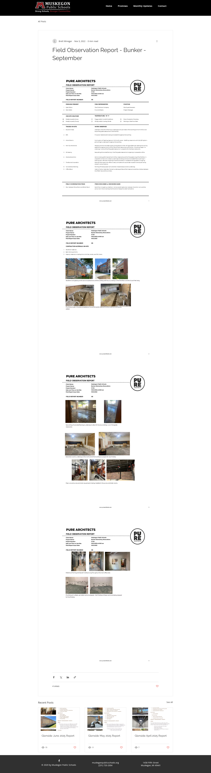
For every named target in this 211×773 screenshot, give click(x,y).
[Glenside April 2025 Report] (152, 719)
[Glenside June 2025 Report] (59, 719)
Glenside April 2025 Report (151, 735)
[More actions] (157, 41)
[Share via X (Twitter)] (60, 677)
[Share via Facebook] (53, 677)
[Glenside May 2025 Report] (105, 719)
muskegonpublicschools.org (105, 762)
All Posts (42, 21)
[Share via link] (74, 677)
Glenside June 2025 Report (58, 735)
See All (170, 702)
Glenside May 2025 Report (104, 735)
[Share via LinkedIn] (67, 677)
